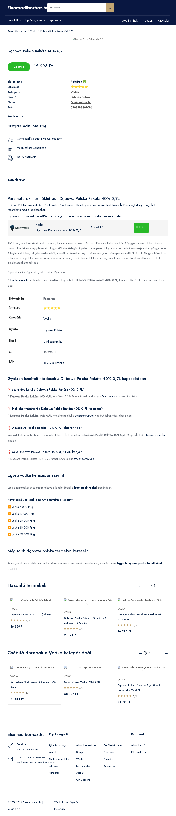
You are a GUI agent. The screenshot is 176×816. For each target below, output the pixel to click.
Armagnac (54, 773)
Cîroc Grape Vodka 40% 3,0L (82, 682)
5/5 (28, 620)
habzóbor (53, 766)
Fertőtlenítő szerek (113, 745)
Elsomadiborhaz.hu (28, 8)
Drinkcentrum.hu (19, 280)
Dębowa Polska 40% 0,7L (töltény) (30, 614)
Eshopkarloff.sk (138, 752)
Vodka (33, 31)
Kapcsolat (163, 21)
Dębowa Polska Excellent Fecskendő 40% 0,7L (139, 617)
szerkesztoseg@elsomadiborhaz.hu (36, 763)
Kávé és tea (109, 766)
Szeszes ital (109, 752)
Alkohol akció (138, 745)
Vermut (52, 752)
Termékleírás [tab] (16, 180)
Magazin (148, 21)
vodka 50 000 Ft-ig (23, 534)
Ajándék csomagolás (59, 745)
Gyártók (74, 802)
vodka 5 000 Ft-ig (22, 507)
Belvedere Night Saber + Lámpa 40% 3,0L (33, 684)
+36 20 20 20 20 (27, 749)
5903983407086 (53, 363)
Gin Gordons (83, 779)
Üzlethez (19, 67)
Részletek (14, 116)
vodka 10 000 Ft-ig (23, 514)
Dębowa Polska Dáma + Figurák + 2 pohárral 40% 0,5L (85, 620)
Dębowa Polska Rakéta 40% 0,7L (57, 31)
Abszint (79, 773)
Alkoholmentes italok (59, 759)
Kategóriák (59, 809)
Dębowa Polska (52, 330)
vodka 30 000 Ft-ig (23, 528)
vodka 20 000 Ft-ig (23, 521)
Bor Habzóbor (83, 766)
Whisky (79, 759)
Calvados (108, 759)
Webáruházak (130, 21)
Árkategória (14, 126)
